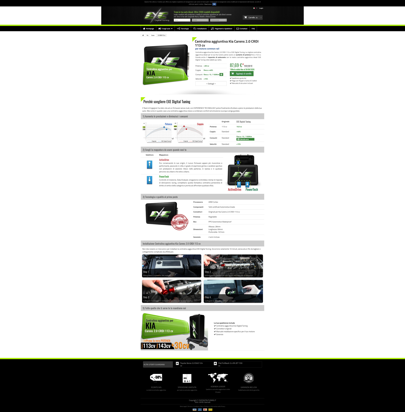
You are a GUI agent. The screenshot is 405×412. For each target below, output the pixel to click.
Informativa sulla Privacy (218, 406)
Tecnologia (185, 28)
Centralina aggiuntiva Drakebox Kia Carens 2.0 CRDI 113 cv (226, 353)
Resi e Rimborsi (205, 406)
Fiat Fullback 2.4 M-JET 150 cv (230, 364)
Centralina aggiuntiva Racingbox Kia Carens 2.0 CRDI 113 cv (192, 353)
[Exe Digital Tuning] (156, 15)
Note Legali (183, 406)
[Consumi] (221, 74)
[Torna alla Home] (143, 35)
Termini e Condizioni (193, 406)
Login (261, 8)
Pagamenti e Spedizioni (223, 28)
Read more (207, 4)
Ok (214, 4)
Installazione (202, 28)
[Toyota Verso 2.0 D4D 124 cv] (177, 363)
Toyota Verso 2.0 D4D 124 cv (191, 364)
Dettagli (211, 83)
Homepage (150, 28)
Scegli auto (166, 28)
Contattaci (243, 28)
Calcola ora (244, 139)
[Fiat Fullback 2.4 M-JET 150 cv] (215, 363)
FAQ (253, 28)
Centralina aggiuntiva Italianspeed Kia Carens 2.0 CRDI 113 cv (158, 353)
